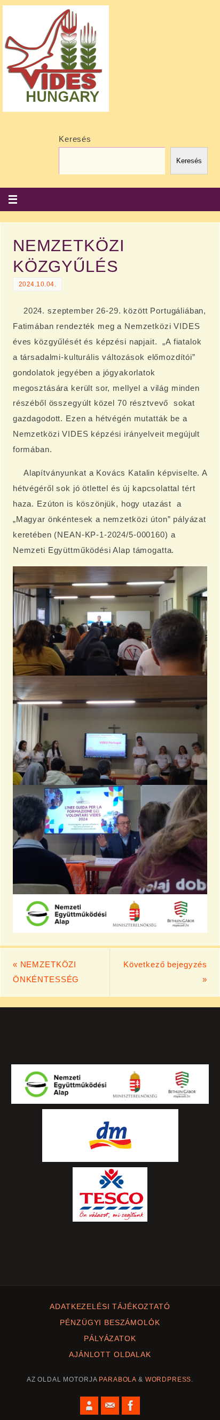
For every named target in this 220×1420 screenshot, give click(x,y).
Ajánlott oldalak (110, 1355)
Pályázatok (110, 1339)
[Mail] (110, 1406)
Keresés (75, 138)
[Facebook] (131, 1406)
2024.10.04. (38, 284)
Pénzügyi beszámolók (110, 1323)
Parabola (117, 1379)
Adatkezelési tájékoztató (110, 1307)
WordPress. (169, 1379)
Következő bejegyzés (165, 972)
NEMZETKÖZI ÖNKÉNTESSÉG (46, 972)
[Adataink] (89, 1406)
